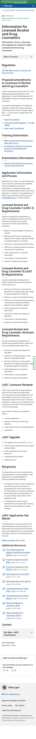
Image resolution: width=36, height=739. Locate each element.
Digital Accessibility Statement (14, 700)
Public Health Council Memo (14, 128)
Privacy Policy (7, 705)
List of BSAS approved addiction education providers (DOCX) (18, 552)
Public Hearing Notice (12, 120)
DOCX (22, 540)
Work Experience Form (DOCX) (18, 581)
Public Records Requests (11, 710)
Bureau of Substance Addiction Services (15, 18)
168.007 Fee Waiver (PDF (10, 540)
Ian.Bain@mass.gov (9, 198)
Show (6, 20)
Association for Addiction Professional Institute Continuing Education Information (18, 148)
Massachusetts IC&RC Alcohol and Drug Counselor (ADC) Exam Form (18, 164)
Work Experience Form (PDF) (17, 574)
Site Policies (19, 705)
